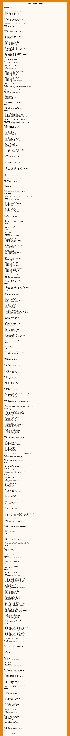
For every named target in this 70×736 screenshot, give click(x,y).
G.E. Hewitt (7, 5)
